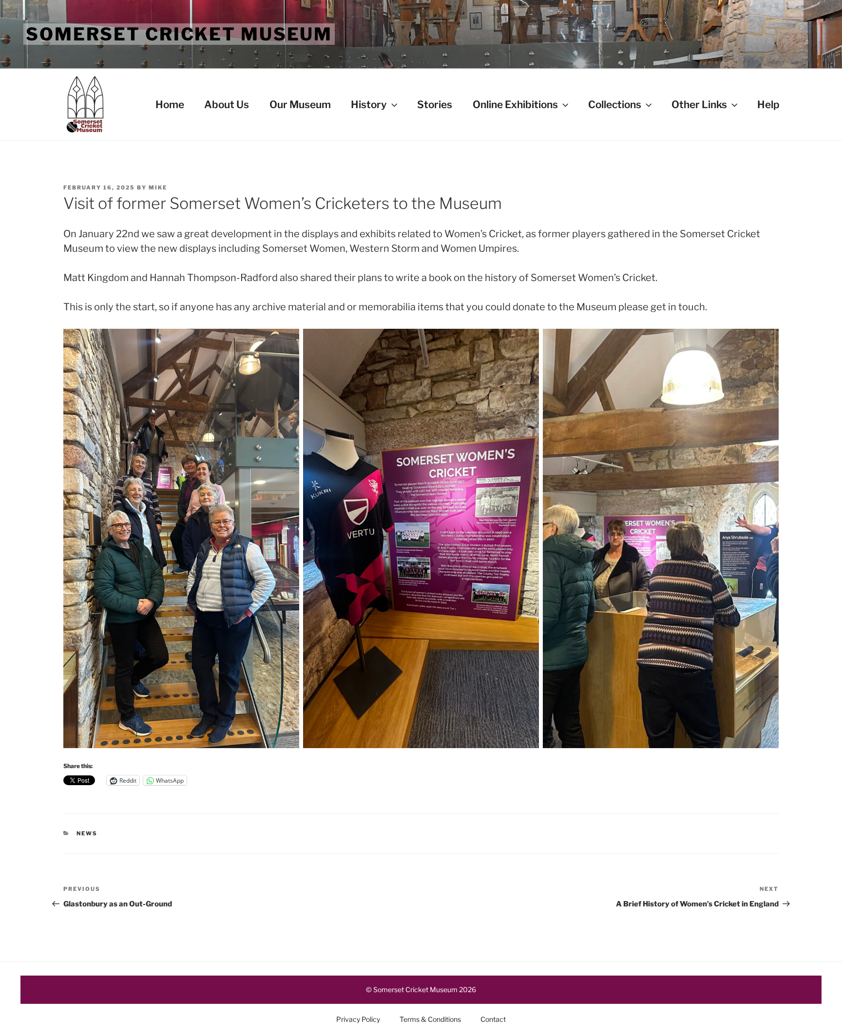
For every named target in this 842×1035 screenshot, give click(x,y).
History (369, 104)
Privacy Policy (358, 1019)
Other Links (699, 104)
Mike (158, 187)
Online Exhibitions (515, 104)
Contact (493, 1019)
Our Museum (300, 104)
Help (768, 104)
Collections (614, 104)
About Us (226, 104)
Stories (434, 104)
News (87, 833)
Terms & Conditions (430, 1019)
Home (169, 104)
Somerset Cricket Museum (179, 34)
